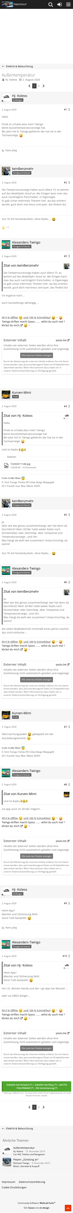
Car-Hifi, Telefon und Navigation (29, 1154)
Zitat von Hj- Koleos (18, 415)
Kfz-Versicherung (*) (46, 1088)
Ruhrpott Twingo (21, 1163)
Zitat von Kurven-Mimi (20, 794)
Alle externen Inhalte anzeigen (37, 355)
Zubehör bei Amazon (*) (19, 1084)
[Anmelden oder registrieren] (59, 4)
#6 (65, 582)
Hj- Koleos (11, 79)
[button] (50, 4)
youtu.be (61, 340)
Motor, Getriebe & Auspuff (26, 1166)
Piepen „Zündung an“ (26, 1159)
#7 (65, 726)
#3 (65, 256)
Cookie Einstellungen (14, 1187)
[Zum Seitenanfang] (68, 1208)
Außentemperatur (24, 1147)
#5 (65, 514)
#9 (65, 903)
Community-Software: (36, 1202)
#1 (65, 109)
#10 (65, 956)
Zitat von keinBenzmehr (21, 265)
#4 (65, 406)
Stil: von (36, 1207)
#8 (65, 784)
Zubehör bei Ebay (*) (46, 1084)
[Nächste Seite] (43, 86)
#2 (65, 182)
